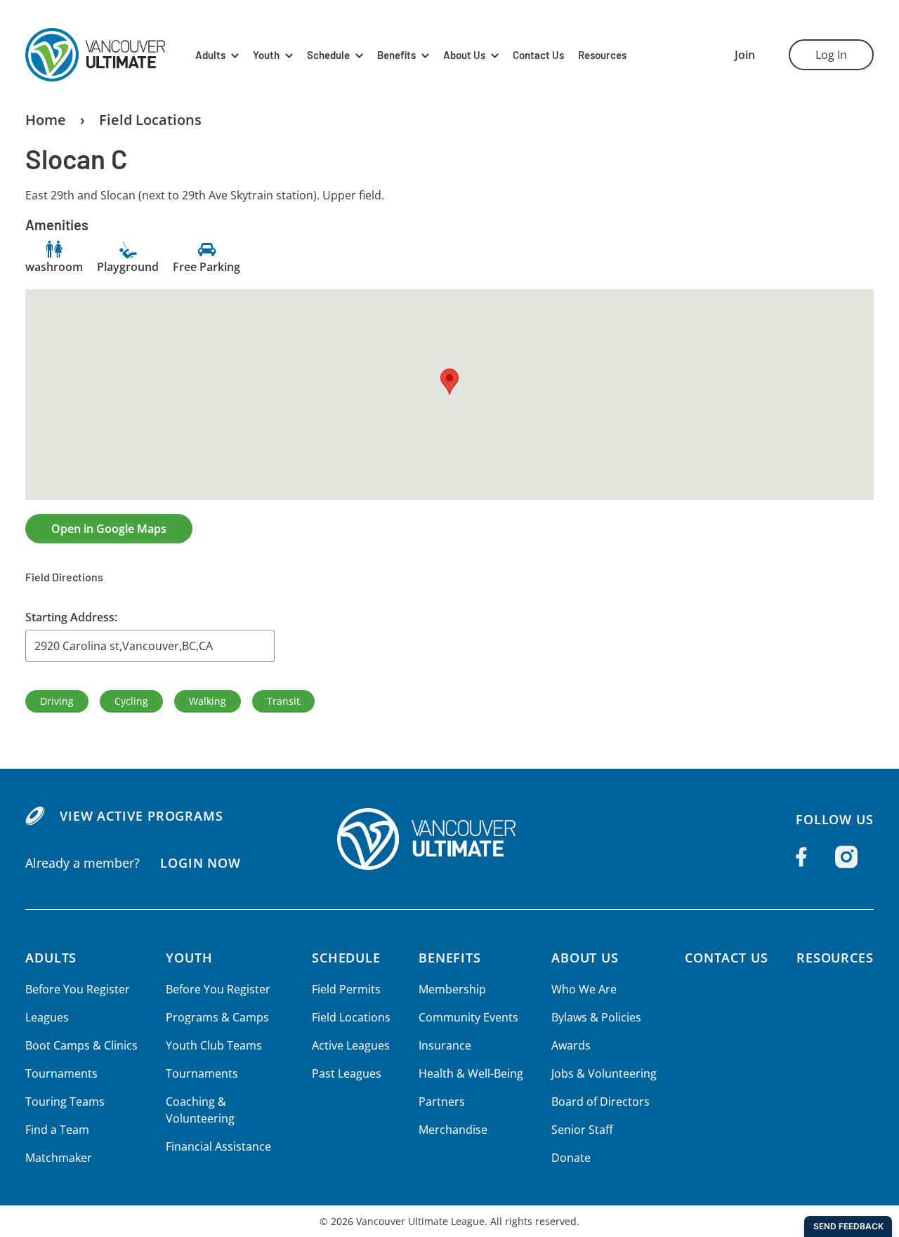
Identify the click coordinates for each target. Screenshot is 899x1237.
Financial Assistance (218, 1146)
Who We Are (584, 989)
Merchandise (453, 1129)
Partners (442, 1101)
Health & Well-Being (471, 1073)
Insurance (445, 1045)
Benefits (396, 55)
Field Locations (150, 119)
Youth (266, 55)
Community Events (468, 1017)
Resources (602, 55)
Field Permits (346, 989)
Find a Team (57, 1129)
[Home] (449, 839)
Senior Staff (582, 1129)
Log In (831, 54)
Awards (571, 1045)
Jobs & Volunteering (604, 1073)
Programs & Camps (217, 1017)
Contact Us (538, 55)
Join (745, 54)
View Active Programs (141, 815)
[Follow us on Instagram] (846, 857)
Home (45, 119)
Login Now (200, 862)
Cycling (131, 701)
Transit (283, 701)
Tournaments (61, 1073)
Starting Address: (71, 617)
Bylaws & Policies (596, 1017)
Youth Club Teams (214, 1045)
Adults (210, 55)
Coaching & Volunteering (200, 1110)
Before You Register (77, 989)
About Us (464, 55)
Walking (207, 701)
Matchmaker (58, 1157)
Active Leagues (351, 1045)
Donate (571, 1157)
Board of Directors (600, 1101)
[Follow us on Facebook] (801, 857)
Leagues (47, 1017)
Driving (57, 701)
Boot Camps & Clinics (81, 1045)
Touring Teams (65, 1101)
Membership (452, 989)
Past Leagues (346, 1073)
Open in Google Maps (108, 528)
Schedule (328, 55)
